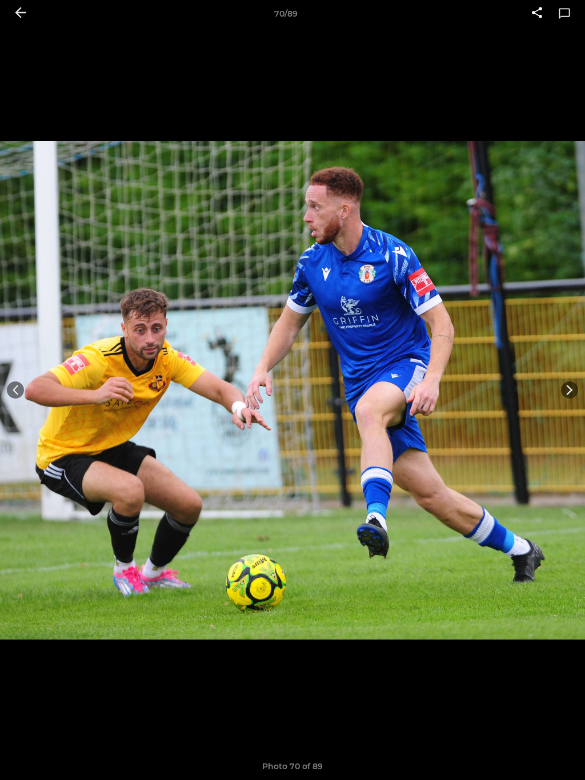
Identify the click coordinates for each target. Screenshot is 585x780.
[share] (537, 14)
